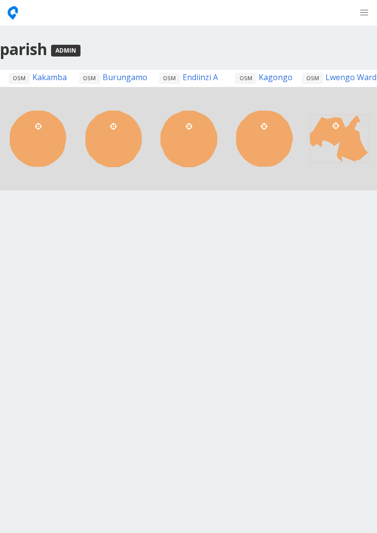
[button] (364, 13)
